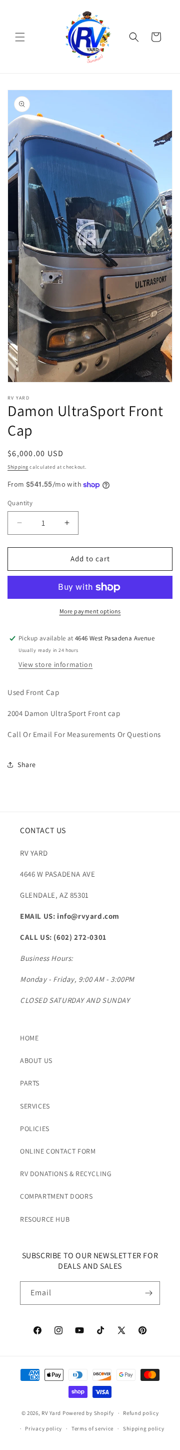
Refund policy (140, 1412)
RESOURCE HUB (45, 1219)
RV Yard (52, 1412)
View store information (55, 664)
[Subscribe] (149, 1293)
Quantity (20, 503)
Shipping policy (143, 1428)
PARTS (30, 1083)
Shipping (18, 467)
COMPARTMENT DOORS (56, 1196)
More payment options (90, 611)
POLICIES (35, 1128)
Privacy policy (43, 1428)
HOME (29, 1037)
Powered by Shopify (88, 1412)
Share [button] (27, 764)
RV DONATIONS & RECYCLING (66, 1173)
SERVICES (35, 1106)
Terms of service (93, 1428)
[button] (20, 37)
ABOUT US (36, 1060)
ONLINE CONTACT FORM (58, 1151)
